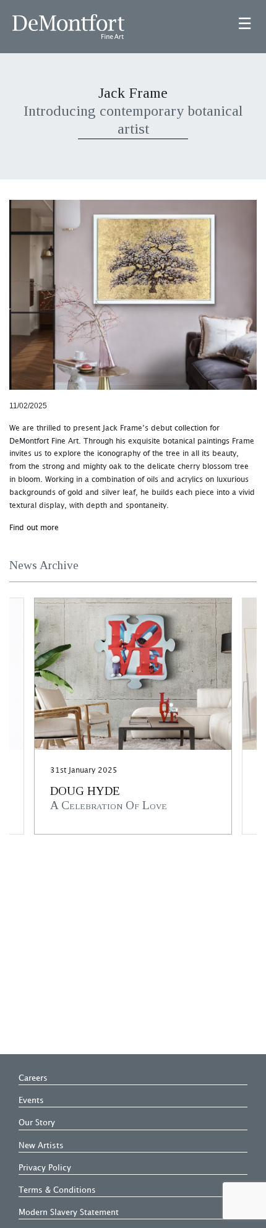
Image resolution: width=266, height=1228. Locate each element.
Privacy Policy (45, 1168)
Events (31, 1100)
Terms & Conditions (57, 1190)
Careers (33, 1078)
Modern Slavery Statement (69, 1212)
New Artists (41, 1145)
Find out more (34, 528)
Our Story (37, 1123)
